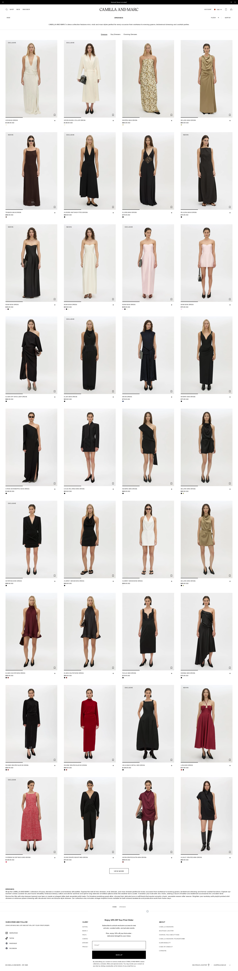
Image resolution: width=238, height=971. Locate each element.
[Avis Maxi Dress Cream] (6, 125)
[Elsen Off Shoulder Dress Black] (6, 401)
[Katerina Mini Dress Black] (6, 585)
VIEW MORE (119, 871)
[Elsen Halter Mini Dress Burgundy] (8, 677)
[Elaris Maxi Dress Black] (123, 217)
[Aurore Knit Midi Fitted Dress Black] (64, 217)
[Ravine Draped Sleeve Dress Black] (6, 770)
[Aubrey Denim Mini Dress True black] (64, 585)
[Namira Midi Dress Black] (181, 401)
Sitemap (85, 942)
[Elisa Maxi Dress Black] (64, 401)
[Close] (231, 2)
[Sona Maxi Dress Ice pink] (6, 309)
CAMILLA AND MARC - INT (15, 965)
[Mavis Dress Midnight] (123, 401)
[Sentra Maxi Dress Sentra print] (123, 125)
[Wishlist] (226, 9)
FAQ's (84, 935)
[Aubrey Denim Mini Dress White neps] (123, 585)
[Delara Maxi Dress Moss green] (181, 125)
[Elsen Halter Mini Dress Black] (6, 677)
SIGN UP (119, 955)
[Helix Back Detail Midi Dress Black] (123, 770)
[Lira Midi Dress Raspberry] (181, 770)
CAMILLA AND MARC (166, 927)
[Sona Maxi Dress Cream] (10, 309)
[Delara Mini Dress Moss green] (183, 493)
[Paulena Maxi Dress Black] (181, 217)
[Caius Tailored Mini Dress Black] (64, 493)
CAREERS (162, 950)
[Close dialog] (147, 911)
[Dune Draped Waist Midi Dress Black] (64, 862)
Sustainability (165, 942)
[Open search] (6, 9)
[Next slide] (54, 79)
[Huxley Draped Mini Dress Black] (181, 862)
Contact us (86, 939)
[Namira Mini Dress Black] (123, 493)
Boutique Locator (166, 931)
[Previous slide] (8, 79)
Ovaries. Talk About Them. (169, 935)
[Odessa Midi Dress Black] (181, 677)
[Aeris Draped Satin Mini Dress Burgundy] (123, 862)
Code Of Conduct (166, 946)
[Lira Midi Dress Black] (183, 770)
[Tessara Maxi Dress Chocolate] (6, 217)
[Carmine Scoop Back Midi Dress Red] (6, 862)
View (8, 17)
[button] (228, 18)
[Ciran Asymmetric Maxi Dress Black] (6, 493)
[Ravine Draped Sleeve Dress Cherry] (8, 770)
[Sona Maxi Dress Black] (8, 309)
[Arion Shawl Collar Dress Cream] (64, 125)
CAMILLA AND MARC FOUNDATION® (172, 939)
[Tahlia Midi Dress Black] (123, 677)
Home (114, 907)
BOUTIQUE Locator (199, 965)
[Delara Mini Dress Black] (181, 493)
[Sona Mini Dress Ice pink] (181, 309)
